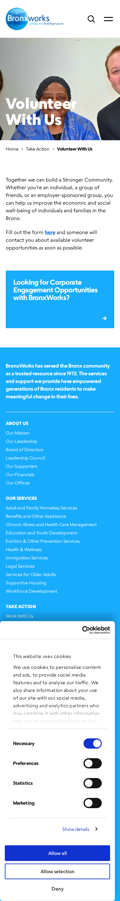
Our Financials (20, 474)
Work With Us (19, 616)
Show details (75, 829)
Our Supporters (21, 466)
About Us (17, 423)
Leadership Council (25, 457)
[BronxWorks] (34, 19)
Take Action (38, 148)
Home (12, 148)
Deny (58, 889)
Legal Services (20, 566)
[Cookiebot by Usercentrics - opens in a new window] (83, 630)
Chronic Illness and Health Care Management (51, 524)
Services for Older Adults (31, 574)
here (50, 232)
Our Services (21, 498)
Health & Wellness (24, 549)
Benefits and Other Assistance (36, 516)
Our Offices (18, 482)
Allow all (57, 853)
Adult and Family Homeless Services (41, 507)
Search (91, 19)
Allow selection (58, 871)
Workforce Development (31, 591)
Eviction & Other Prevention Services (43, 541)
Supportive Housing (26, 582)
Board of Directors (25, 449)
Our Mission (18, 432)
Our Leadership (21, 441)
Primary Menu (108, 19)
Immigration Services (27, 557)
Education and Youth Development (41, 532)
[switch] (93, 763)
